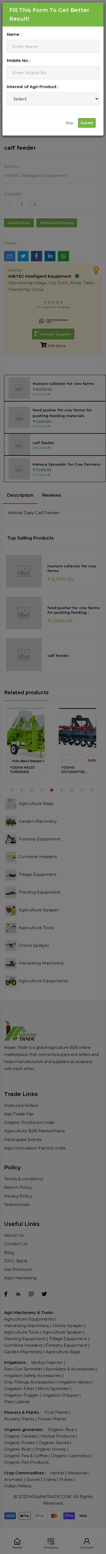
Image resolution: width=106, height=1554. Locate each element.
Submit (86, 123)
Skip (69, 123)
